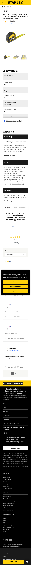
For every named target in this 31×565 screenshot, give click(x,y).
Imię (4, 403)
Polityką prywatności (8, 457)
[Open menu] (2, 2)
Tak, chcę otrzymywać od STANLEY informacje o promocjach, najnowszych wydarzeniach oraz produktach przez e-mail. (15, 440)
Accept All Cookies (15, 290)
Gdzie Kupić (13, 561)
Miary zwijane (9, 6)
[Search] (25, 2)
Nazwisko (5, 411)
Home (2, 7)
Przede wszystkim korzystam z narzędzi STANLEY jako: (13, 428)
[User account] (29, 2)
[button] (3, 540)
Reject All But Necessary (16, 286)
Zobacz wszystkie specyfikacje (14, 121)
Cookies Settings (15, 281)
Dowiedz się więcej (9, 155)
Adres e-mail (6, 419)
